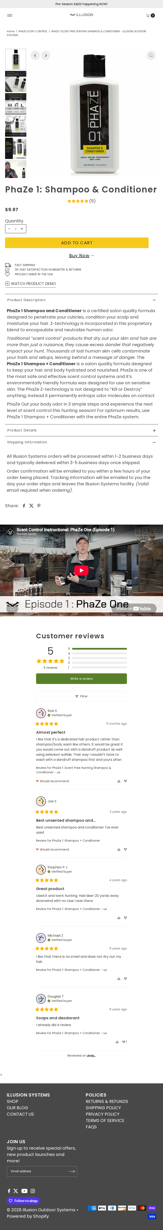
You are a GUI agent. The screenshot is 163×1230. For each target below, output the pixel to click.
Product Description (26, 300)
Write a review (81, 679)
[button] (97, 649)
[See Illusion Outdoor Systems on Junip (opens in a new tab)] (91, 1055)
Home (10, 31)
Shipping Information (27, 442)
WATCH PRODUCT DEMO (33, 283)
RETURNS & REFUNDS (107, 1101)
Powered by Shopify (28, 1216)
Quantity (14, 221)
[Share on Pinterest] (39, 505)
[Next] (45, 55)
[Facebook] (9, 1191)
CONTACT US (20, 1114)
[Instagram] (33, 1191)
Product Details (22, 430)
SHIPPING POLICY (103, 1108)
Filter (84, 696)
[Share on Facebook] (24, 505)
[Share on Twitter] (31, 505)
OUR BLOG (17, 1108)
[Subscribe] (72, 1171)
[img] (60, 715)
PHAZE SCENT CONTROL (32, 31)
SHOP (12, 1101)
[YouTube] (24, 1191)
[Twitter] (15, 1191)
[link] (81, 201)
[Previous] (35, 55)
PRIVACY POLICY (102, 1114)
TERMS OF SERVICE (105, 1120)
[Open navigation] (10, 15)
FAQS (91, 1127)
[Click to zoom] (151, 55)
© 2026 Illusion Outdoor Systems (41, 1210)
